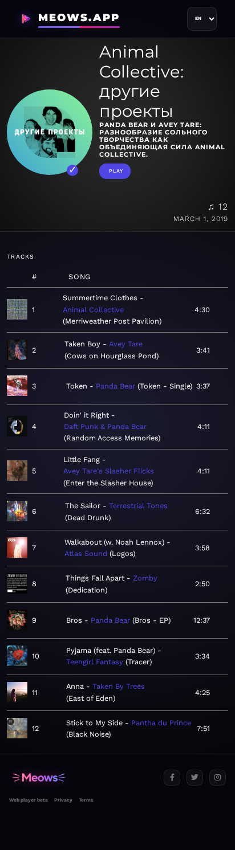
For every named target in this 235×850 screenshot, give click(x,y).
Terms (86, 800)
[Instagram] (217, 778)
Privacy (63, 800)
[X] (195, 778)
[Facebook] (172, 778)
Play (116, 171)
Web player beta (28, 800)
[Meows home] (82, 778)
